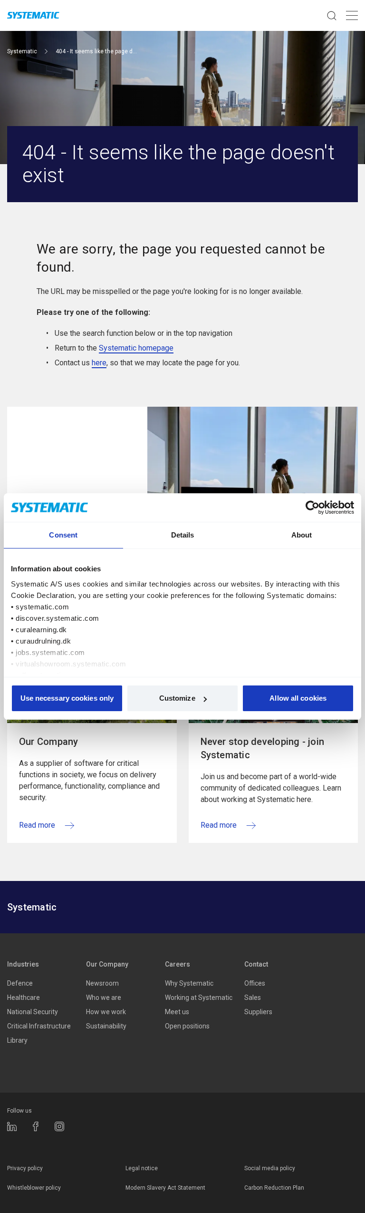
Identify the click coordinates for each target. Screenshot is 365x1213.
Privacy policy (25, 1168)
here (99, 362)
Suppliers (258, 1012)
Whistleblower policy (34, 1187)
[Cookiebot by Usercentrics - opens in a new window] (312, 507)
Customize (177, 698)
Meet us (177, 1012)
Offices (254, 983)
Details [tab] (182, 535)
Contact (256, 964)
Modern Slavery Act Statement (165, 1187)
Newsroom (102, 983)
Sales (252, 997)
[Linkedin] (12, 1126)
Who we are (103, 997)
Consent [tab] (63, 535)
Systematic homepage (136, 347)
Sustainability (106, 1026)
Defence (20, 983)
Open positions (187, 1026)
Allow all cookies (298, 698)
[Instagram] (59, 1126)
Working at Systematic (198, 997)
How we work (106, 1012)
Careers (177, 964)
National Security (32, 1012)
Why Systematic (189, 983)
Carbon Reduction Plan (274, 1187)
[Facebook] (35, 1126)
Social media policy (269, 1168)
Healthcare (23, 997)
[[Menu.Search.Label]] (331, 15)
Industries (23, 964)
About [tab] (301, 535)
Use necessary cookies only (67, 698)
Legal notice (141, 1168)
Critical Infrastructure (39, 1026)
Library (17, 1040)
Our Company (107, 964)
